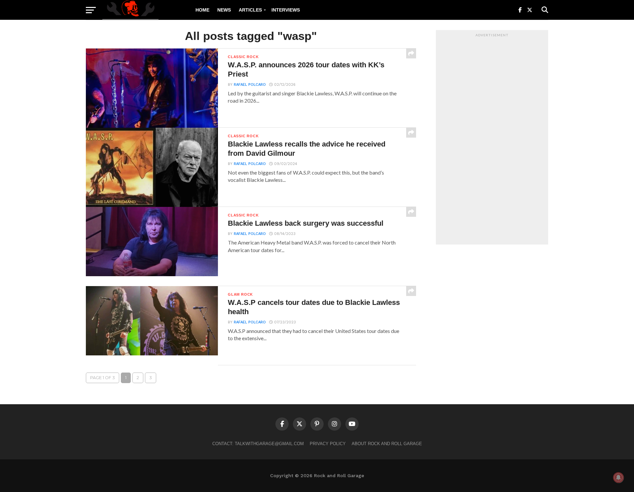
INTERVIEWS (285, 10)
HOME (202, 10)
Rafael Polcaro (250, 84)
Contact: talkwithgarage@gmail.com (258, 443)
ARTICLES (250, 10)
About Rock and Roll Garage (387, 443)
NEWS (224, 10)
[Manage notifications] (618, 477)
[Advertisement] (492, 139)
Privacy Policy (328, 443)
